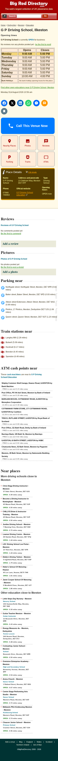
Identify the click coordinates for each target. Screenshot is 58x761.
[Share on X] (12, 103)
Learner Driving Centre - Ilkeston (16, 534)
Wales (39, 742)
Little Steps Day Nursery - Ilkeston (17, 599)
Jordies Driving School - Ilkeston (16, 524)
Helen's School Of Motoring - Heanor (15, 568)
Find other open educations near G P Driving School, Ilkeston (27, 87)
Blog (20, 742)
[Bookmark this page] (4, 111)
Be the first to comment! (11, 233)
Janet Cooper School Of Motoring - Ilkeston (17, 581)
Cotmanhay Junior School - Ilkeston (14, 647)
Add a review (10, 244)
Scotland (49, 742)
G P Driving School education (24, 193)
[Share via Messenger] (36, 103)
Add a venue (10, 742)
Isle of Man (37, 745)
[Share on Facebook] (4, 103)
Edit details (32, 172)
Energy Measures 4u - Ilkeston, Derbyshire (16, 629)
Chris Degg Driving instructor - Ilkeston (16, 487)
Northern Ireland (22, 745)
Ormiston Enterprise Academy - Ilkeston (16, 662)
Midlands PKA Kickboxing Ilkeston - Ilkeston (17, 708)
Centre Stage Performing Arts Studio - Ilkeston (15, 693)
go (45, 16)
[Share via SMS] (44, 103)
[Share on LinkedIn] (20, 103)
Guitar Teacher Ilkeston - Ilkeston (17, 613)
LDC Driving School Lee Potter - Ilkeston (16, 545)
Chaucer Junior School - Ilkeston (17, 722)
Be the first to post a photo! (12, 267)
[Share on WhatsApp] (28, 103)
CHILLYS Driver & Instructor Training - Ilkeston (14, 513)
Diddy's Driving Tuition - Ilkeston (17, 557)
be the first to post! (43, 44)
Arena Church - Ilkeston (13, 679)
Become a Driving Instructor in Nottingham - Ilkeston (16, 500)
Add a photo (10, 272)
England (29, 742)
